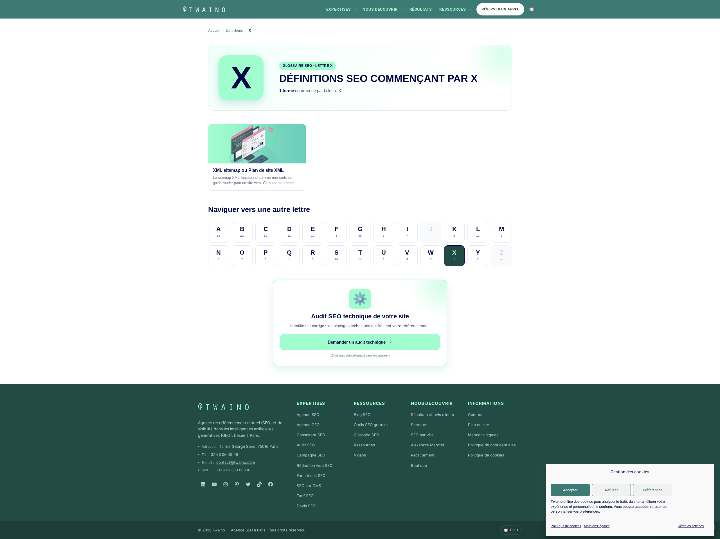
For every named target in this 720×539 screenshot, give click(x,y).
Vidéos (360, 455)
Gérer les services (691, 526)
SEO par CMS (309, 485)
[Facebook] (271, 484)
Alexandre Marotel (427, 445)
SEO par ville (422, 435)
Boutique (419, 465)
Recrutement (423, 455)
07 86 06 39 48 (224, 454)
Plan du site (478, 424)
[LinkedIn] (203, 484)
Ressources (452, 9)
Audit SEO (306, 445)
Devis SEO (306, 506)
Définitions (234, 30)
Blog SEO (362, 414)
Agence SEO (308, 414)
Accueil (214, 30)
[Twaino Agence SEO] (223, 406)
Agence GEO (308, 424)
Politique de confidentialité (492, 445)
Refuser (611, 490)
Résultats (421, 9)
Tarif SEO (305, 496)
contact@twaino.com (235, 462)
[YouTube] (214, 484)
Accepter (570, 490)
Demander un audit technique (357, 342)
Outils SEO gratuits (371, 424)
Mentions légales (596, 526)
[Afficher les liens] (355, 9)
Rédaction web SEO (314, 465)
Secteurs (419, 424)
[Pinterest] (237, 484)
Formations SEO (311, 475)
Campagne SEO (311, 455)
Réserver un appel (500, 9)
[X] (248, 484)
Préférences (653, 490)
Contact (475, 414)
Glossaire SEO (366, 435)
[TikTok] (259, 484)
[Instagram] (225, 484)
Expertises (338, 9)
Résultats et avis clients (432, 414)
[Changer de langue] (531, 9)
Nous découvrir (380, 9)
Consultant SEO (311, 435)
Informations (486, 403)
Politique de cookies (566, 526)
